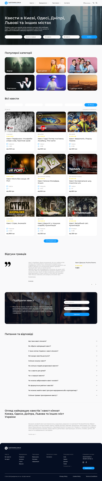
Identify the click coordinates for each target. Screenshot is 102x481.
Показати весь (32, 276)
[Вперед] (95, 284)
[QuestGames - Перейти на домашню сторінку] (13, 3)
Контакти (67, 3)
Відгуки (21, 464)
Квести (32, 3)
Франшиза (35, 457)
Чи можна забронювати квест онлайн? (43, 380)
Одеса (65, 459)
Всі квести (8, 457)
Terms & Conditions (91, 476)
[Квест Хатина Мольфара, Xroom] (51, 174)
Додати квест (88, 468)
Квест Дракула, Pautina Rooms (85, 262)
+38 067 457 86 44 (88, 459)
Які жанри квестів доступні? (39, 356)
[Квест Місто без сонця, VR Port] (20, 174)
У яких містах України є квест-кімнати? (43, 351)
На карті (7, 459)
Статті (20, 461)
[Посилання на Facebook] (86, 462)
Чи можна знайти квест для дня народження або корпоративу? (52, 390)
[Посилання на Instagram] (83, 462)
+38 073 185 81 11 (87, 457)
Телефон (66, 305)
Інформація (35, 461)
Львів (65, 464)
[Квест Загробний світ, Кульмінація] (82, 216)
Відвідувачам (43, 3)
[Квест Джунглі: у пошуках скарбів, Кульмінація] (51, 216)
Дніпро (65, 461)
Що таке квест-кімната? (37, 341)
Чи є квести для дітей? (37, 371)
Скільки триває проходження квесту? (42, 395)
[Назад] (91, 284)
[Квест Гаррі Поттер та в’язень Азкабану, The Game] (51, 131)
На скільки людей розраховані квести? (43, 366)
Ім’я (65, 299)
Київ (64, 457)
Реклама (34, 459)
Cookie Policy (77, 476)
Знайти (89, 37)
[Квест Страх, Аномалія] (20, 216)
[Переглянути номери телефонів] (93, 3)
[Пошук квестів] (96, 3)
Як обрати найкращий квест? (39, 346)
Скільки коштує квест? (37, 361)
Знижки (21, 459)
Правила (21, 457)
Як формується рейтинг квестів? (40, 385)
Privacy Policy (63, 476)
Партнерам (55, 3)
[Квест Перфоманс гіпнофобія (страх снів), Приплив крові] (20, 131)
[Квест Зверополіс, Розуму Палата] (82, 131)
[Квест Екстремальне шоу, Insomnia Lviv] (82, 174)
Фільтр (92, 105)
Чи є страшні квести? (36, 376)
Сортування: (89, 109)
